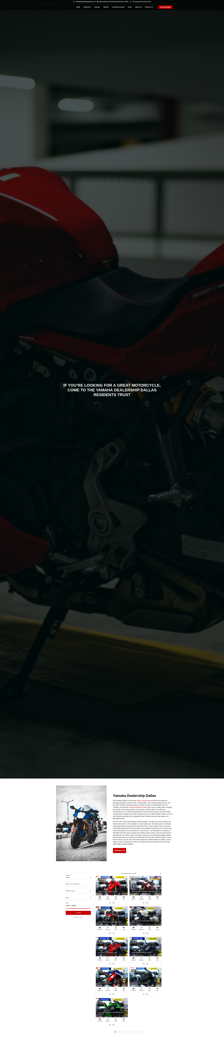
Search (79, 912)
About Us (138, 7)
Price (67, 903)
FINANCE (97, 7)
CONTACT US (149, 7)
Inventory (87, 7)
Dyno (130, 7)
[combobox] (78, 877)
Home (78, 7)
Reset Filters (79, 917)
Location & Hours (118, 7)
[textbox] (78, 891)
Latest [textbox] (68, 877)
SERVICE (106, 7)
